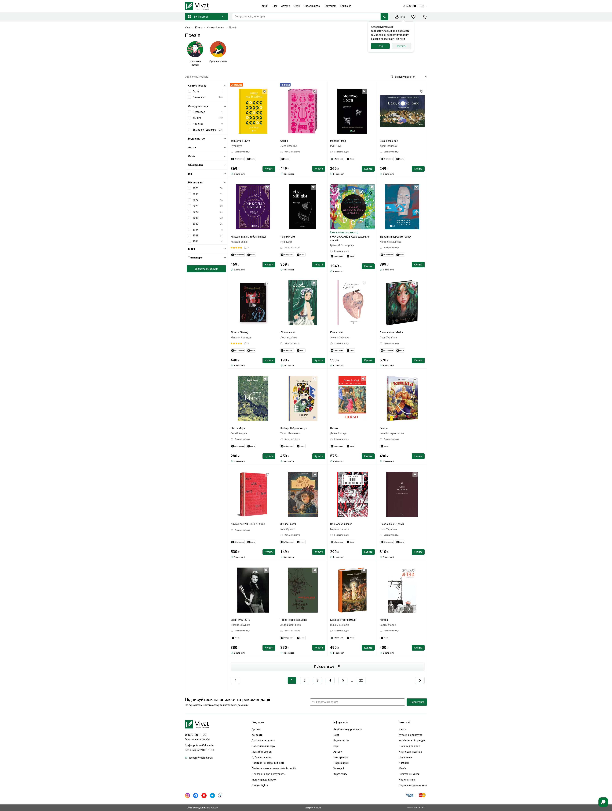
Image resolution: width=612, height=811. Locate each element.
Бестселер (199, 112)
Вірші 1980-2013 (240, 619)
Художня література (410, 734)
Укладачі (338, 768)
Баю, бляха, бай (389, 140)
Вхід (380, 46)
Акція (196, 91)
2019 (195, 217)
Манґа (402, 768)
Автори (337, 751)
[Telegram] (212, 795)
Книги (402, 729)
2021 (195, 206)
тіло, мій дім (287, 236)
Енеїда (384, 428)
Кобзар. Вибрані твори (293, 428)
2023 (195, 188)
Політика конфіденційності (267, 762)
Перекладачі (341, 762)
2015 (195, 194)
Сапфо (284, 140)
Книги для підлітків (410, 751)
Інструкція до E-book (263, 779)
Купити (269, 168)
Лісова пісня (287, 332)
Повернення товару (263, 746)
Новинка (198, 123)
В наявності (199, 97)
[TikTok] (220, 795)
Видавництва (341, 740)
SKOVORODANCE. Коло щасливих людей (349, 238)
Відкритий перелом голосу (396, 236)
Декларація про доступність (268, 774)
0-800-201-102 (195, 735)
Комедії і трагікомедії (343, 619)
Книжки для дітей (409, 746)
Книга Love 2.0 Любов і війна (248, 524)
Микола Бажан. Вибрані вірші (248, 236)
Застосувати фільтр (206, 268)
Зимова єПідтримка (204, 129)
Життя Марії (238, 428)
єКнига (197, 117)
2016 (195, 241)
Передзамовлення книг (413, 785)
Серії (336, 746)
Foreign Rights (259, 785)
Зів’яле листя (288, 524)
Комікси (404, 762)
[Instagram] (187, 795)
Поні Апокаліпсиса (341, 524)
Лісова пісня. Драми (392, 524)
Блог (336, 734)
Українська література (412, 740)
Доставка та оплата (263, 740)
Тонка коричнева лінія (293, 619)
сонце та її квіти (240, 140)
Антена (384, 619)
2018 (195, 235)
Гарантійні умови (261, 751)
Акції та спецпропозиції (347, 729)
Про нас (256, 729)
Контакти (256, 734)
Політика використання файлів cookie (273, 768)
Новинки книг (407, 779)
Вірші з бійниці (239, 332)
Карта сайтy (340, 774)
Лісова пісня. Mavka (391, 332)
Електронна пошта (327, 702)
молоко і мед (338, 140)
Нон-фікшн (405, 757)
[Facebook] (195, 795)
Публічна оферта (261, 757)
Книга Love (336, 332)
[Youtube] (204, 795)
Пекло (334, 428)
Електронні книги (409, 774)
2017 (195, 223)
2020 (195, 211)
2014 (195, 229)
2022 (195, 200)
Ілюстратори (340, 757)
